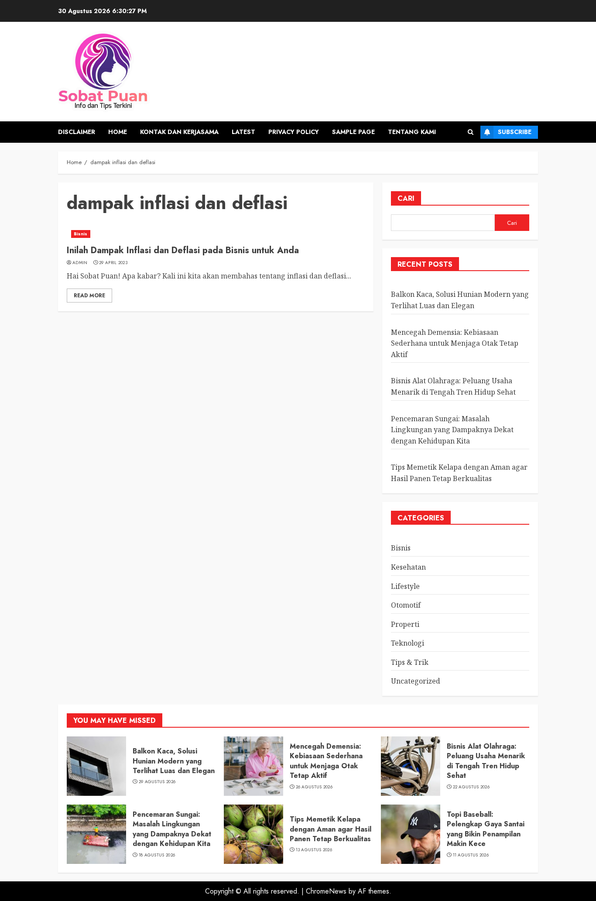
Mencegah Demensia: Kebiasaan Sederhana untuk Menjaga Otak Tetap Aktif (454, 343)
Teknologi (407, 643)
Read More (89, 295)
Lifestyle (405, 586)
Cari (405, 198)
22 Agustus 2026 (471, 787)
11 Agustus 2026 (471, 855)
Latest (243, 131)
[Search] (470, 132)
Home (117, 131)
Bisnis (81, 233)
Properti (405, 624)
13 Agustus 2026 (314, 850)
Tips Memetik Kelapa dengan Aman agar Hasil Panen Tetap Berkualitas (330, 829)
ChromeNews (326, 891)
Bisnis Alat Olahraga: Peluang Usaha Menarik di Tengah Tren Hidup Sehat (486, 761)
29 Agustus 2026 (157, 782)
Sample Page (353, 131)
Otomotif (406, 605)
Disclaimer (76, 131)
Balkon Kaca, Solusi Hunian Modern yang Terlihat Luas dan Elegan (174, 761)
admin (80, 263)
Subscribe (514, 131)
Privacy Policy (293, 131)
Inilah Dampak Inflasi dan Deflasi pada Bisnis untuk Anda (183, 250)
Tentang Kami (412, 131)
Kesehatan (408, 567)
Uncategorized (415, 681)
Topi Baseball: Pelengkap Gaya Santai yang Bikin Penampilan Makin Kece (485, 829)
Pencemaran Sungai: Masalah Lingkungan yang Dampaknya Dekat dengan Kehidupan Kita (452, 430)
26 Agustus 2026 (314, 787)
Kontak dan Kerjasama (179, 131)
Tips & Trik (409, 662)
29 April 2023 (113, 263)
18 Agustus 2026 (157, 855)
